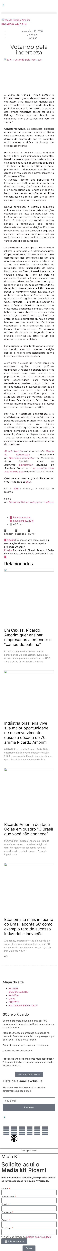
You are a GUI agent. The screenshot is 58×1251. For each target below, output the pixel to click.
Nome (4, 1188)
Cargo (5, 1220)
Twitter (24, 502)
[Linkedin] (6, 1130)
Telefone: (6, 1228)
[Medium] (45, 1130)
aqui (28, 481)
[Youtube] (37, 1130)
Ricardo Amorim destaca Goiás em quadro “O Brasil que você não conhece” (28, 829)
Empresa (6, 1212)
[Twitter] (29, 1130)
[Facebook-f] (21, 1130)
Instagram (35, 502)
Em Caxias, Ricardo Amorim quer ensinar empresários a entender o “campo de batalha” (28, 637)
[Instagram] (14, 1130)
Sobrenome (7, 1196)
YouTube (48, 502)
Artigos (33, 37)
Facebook (14, 502)
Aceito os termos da (27, 1236)
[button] (29, 13)
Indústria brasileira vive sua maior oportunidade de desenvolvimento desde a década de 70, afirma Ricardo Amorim (26, 733)
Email (4, 1204)
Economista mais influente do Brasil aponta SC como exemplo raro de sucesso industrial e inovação (28, 926)
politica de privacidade (38, 1236)
